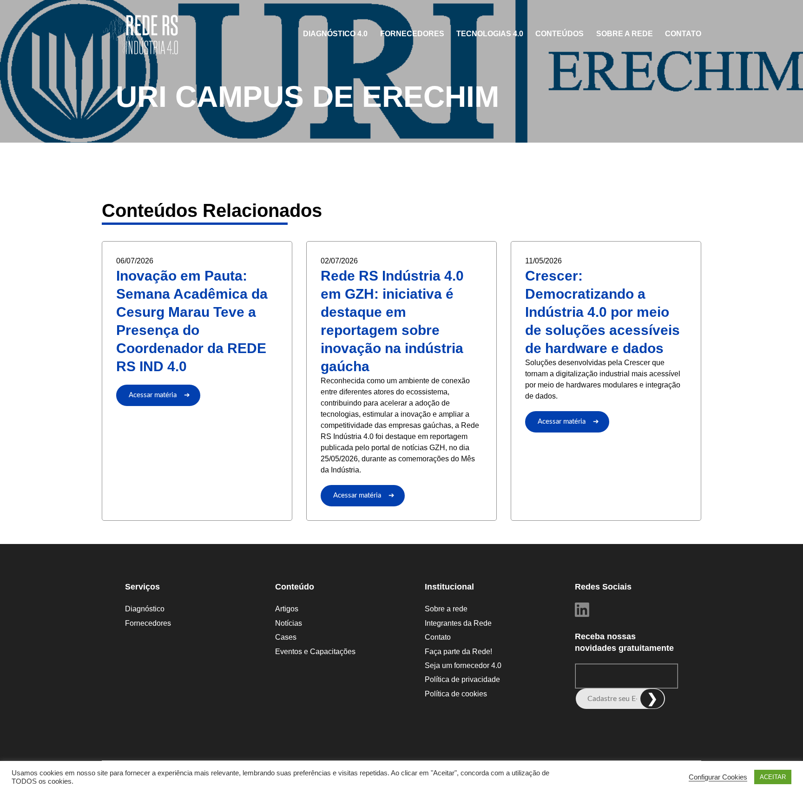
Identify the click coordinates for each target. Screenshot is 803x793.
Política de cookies (456, 694)
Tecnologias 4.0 (489, 34)
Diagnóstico (145, 609)
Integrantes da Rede (458, 623)
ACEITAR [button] (773, 776)
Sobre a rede (624, 34)
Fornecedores (412, 34)
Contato (683, 34)
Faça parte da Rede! (458, 651)
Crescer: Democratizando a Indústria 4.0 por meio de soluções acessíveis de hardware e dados (602, 312)
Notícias (288, 623)
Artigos (286, 609)
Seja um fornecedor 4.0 (463, 665)
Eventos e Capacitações (315, 651)
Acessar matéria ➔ (159, 395)
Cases (285, 637)
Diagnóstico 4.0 (335, 34)
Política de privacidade (462, 679)
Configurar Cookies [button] (718, 777)
